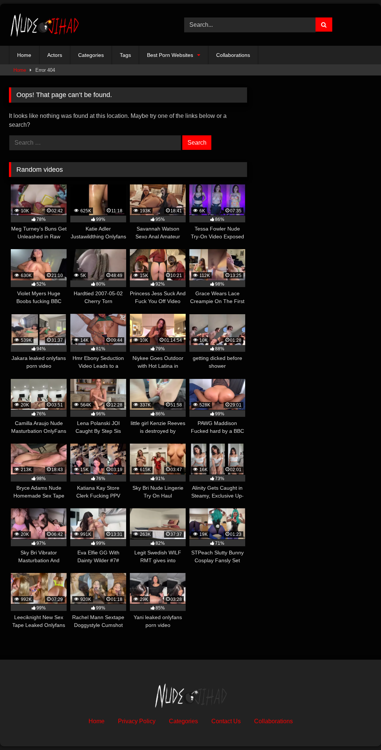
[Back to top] (358, 728)
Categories (91, 55)
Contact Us (226, 721)
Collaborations (233, 55)
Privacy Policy (137, 721)
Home (24, 55)
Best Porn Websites (170, 55)
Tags (125, 55)
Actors (54, 55)
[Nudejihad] (85, 25)
